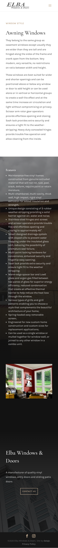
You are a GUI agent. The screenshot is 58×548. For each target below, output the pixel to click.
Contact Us (29, 491)
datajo (47, 540)
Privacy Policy (28, 544)
